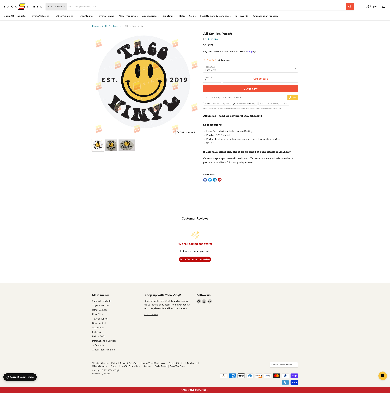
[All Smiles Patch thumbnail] (98, 145)
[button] (195, 390)
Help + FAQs (187, 16)
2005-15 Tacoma (111, 26)
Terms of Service (176, 363)
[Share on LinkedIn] (215, 180)
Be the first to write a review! (195, 259)
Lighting (168, 16)
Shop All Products (15, 16)
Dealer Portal (161, 366)
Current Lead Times (20, 377)
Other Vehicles (65, 16)
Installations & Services (214, 16)
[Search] (350, 6)
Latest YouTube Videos (129, 366)
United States (282, 364)
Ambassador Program (265, 16)
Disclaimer (192, 363)
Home (95, 26)
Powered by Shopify (101, 373)
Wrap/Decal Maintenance (154, 363)
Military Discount (99, 366)
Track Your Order (177, 366)
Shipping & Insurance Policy (104, 363)
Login (373, 6)
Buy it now (250, 89)
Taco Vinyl (212, 39)
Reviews (147, 366)
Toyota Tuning (105, 16)
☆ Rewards (241, 16)
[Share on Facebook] (205, 180)
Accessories (149, 16)
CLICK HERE (151, 314)
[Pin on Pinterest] (220, 180)
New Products (127, 16)
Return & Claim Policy (130, 363)
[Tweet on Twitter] (210, 180)
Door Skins (86, 16)
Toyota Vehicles (40, 16)
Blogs (113, 366)
